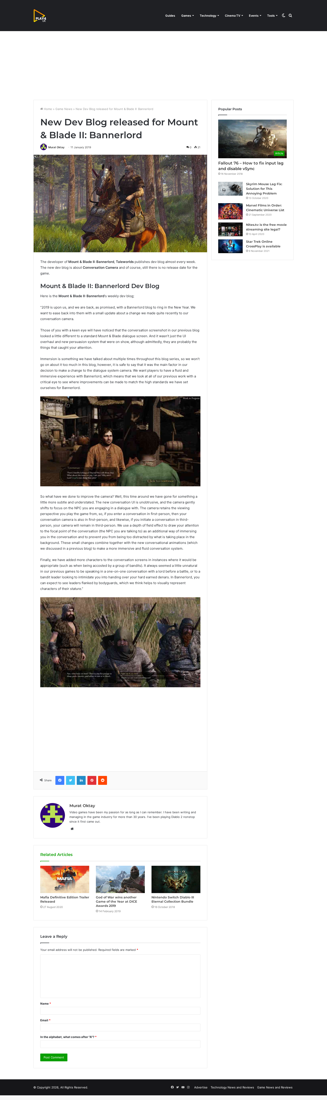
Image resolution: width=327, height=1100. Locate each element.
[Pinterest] (91, 780)
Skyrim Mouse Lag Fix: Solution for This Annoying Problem (264, 188)
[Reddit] (102, 780)
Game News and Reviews (275, 1087)
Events (253, 15)
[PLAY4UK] (43, 15)
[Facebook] (59, 780)
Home (47, 109)
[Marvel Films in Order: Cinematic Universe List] (230, 211)
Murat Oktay (56, 147)
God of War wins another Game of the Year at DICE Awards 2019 (116, 901)
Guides (170, 15)
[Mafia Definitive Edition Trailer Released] (64, 879)
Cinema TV (232, 15)
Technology (208, 15)
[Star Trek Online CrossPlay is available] (230, 246)
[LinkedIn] (81, 780)
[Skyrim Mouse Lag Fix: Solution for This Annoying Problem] (230, 189)
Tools (271, 15)
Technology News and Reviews (232, 1087)
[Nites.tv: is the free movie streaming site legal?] (230, 229)
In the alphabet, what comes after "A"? (68, 1037)
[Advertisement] (163, 62)
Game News (63, 109)
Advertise (201, 1087)
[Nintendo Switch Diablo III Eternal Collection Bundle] (175, 879)
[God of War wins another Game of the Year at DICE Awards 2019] (120, 879)
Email (45, 1020)
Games (186, 15)
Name (45, 1003)
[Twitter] (70, 780)
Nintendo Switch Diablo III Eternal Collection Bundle (172, 899)
